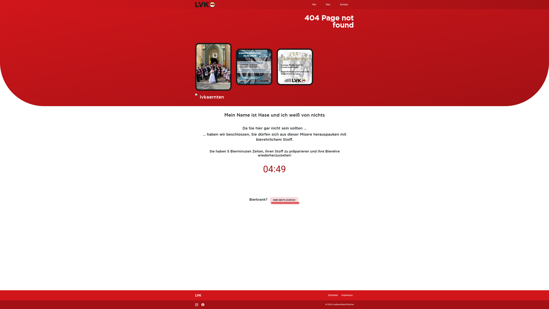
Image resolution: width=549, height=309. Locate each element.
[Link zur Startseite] (205, 4)
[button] (284, 200)
